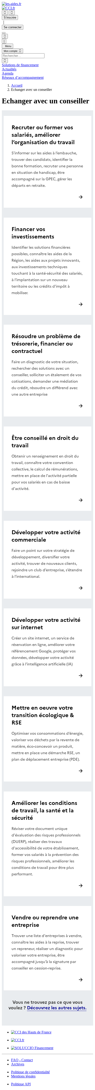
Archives (17, 1064)
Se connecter (12, 27)
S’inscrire (10, 17)
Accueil (16, 85)
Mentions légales (23, 1076)
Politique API (21, 1084)
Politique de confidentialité (30, 1072)
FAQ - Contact (22, 1060)
